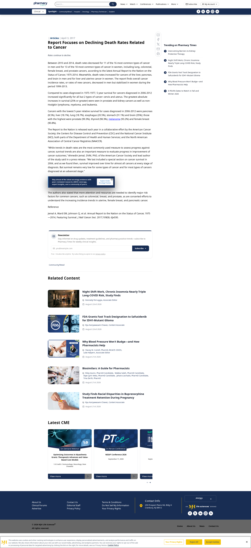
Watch (132, 4)
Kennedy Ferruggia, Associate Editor (101, 300)
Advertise (36, 508)
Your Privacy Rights (111, 508)
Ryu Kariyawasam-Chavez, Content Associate (104, 325)
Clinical (37, 11)
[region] (125, 542)
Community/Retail (65, 12)
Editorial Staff (73, 505)
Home (180, 526)
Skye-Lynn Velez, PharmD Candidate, (99, 375)
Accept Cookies (212, 542)
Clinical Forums (39, 505)
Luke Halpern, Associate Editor (96, 352)
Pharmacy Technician (99, 12)
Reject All (194, 542)
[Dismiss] (112, 179)
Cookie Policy (113, 545)
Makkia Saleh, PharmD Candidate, (129, 373)
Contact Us (72, 502)
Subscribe (139, 248)
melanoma (114, 119)
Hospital (77, 12)
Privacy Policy (73, 508)
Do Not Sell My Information (115, 505)
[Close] (247, 542)
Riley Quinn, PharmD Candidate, (99, 373)
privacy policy (100, 254)
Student (112, 12)
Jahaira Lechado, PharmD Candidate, (132, 375)
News (201, 526)
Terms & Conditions (111, 502)
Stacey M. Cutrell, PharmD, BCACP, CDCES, (103, 350)
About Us (36, 502)
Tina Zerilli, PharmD (92, 378)
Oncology (85, 12)
